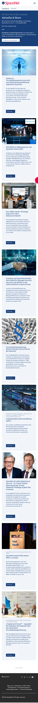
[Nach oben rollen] (34, 699)
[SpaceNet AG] (11, 3)
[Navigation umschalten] (34, 3)
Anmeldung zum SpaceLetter (10, 40)
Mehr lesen (9, 111)
